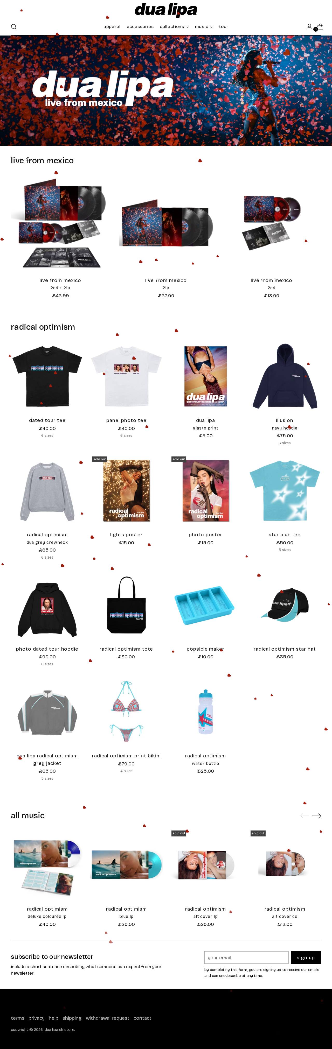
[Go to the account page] (307, 27)
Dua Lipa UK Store (59, 1029)
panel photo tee (126, 420)
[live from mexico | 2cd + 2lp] (60, 223)
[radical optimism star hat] (284, 605)
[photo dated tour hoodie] (47, 605)
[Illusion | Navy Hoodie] (284, 376)
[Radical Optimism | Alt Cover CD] (284, 864)
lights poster (126, 535)
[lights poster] (126, 490)
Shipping (72, 1018)
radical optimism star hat (285, 649)
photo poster (205, 535)
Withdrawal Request (107, 1018)
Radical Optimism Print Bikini (126, 756)
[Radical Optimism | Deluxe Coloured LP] (47, 864)
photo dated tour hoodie (47, 649)
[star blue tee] (284, 490)
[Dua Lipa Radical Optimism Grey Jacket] (47, 711)
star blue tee (285, 535)
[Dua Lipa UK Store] (166, 10)
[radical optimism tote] (126, 605)
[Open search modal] (14, 27)
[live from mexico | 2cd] (271, 223)
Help (53, 1018)
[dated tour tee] (47, 376)
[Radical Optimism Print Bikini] (126, 711)
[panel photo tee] (126, 376)
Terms (17, 1018)
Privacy (37, 1018)
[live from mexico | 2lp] (166, 223)
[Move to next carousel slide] (316, 815)
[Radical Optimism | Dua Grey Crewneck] (47, 490)
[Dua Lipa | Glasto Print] (205, 376)
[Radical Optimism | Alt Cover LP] (205, 864)
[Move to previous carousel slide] (304, 816)
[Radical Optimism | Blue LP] (126, 864)
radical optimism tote (126, 649)
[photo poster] (205, 490)
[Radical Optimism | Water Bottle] (205, 711)
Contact (142, 1018)
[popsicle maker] (205, 605)
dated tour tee (47, 420)
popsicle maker (205, 649)
